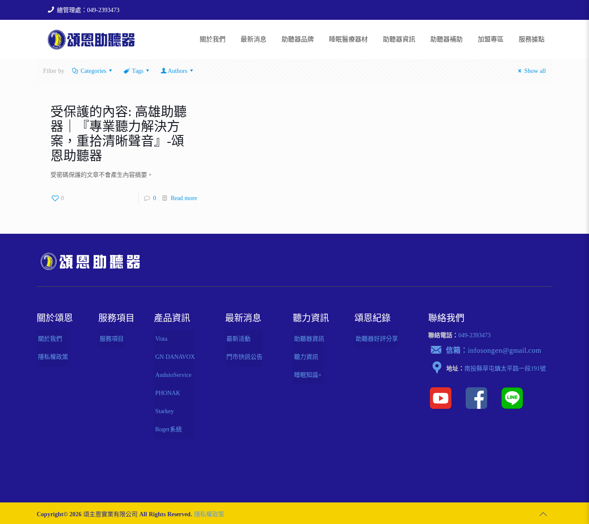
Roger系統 (168, 429)
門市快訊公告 (244, 357)
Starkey (164, 411)
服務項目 (112, 339)
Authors (177, 71)
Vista (161, 339)
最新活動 (238, 339)
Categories (93, 71)
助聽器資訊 (309, 339)
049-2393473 (474, 335)
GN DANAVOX (175, 357)
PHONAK (167, 393)
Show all (535, 71)
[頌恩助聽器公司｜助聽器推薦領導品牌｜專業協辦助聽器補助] (91, 39)
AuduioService (173, 375)
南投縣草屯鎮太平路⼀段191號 (505, 368)
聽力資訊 (306, 357)
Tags (137, 71)
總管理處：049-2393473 (88, 10)
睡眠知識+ (308, 375)
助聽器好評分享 (377, 339)
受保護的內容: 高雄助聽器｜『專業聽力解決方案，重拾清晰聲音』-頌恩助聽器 (118, 133)
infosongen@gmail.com (504, 350)
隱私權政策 (53, 357)
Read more (184, 198)
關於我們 (50, 339)
